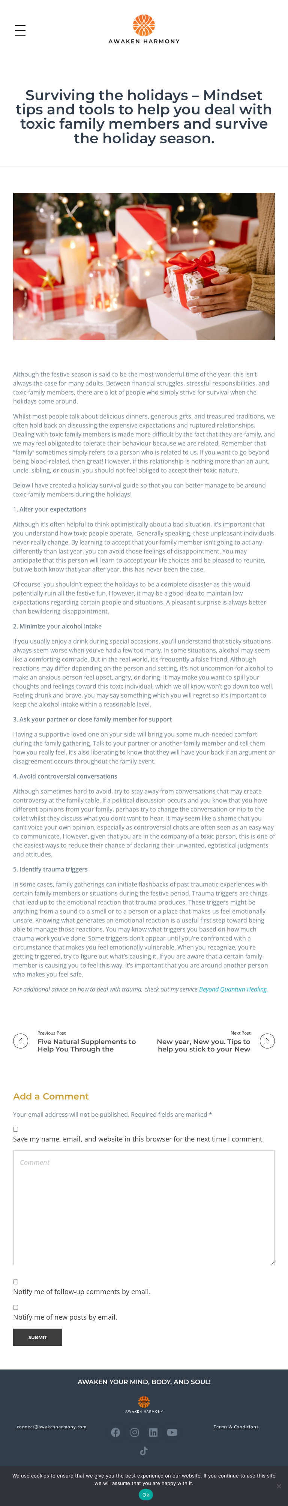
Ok (145, 1495)
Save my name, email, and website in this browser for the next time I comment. (138, 1138)
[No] (278, 1486)
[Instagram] (134, 1432)
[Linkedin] (153, 1432)
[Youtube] (172, 1432)
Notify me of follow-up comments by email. (82, 1291)
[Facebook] (115, 1432)
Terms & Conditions (236, 1427)
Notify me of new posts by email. (65, 1317)
